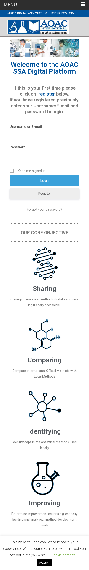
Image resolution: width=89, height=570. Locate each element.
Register (44, 194)
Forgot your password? (44, 209)
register (47, 94)
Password (18, 147)
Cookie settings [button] (63, 554)
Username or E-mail (26, 127)
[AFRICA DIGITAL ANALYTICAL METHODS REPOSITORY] (34, 26)
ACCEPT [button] (44, 562)
